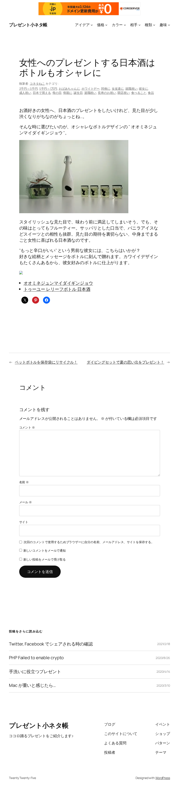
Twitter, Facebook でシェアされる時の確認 (51, 644)
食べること (138, 93)
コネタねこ (37, 83)
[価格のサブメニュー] (106, 25)
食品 (151, 93)
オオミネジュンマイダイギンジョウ (58, 283)
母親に (67, 93)
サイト (23, 522)
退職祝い (90, 93)
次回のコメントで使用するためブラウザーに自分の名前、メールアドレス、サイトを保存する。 (89, 542)
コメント (27, 427)
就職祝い (131, 88)
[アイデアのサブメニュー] (92, 25)
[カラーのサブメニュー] (125, 25)
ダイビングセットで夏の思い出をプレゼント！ (125, 362)
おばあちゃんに (69, 88)
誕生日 (78, 93)
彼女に (143, 88)
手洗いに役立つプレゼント (35, 671)
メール (25, 502)
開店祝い (123, 93)
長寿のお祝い (107, 93)
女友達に (118, 88)
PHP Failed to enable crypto (36, 657)
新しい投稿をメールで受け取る (44, 559)
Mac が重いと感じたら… (32, 685)
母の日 (57, 93)
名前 (24, 482)
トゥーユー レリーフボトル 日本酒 (57, 289)
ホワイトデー (90, 88)
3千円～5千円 (28, 88)
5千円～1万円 (48, 88)
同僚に (105, 88)
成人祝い (25, 93)
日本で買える (42, 93)
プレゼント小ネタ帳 (28, 25)
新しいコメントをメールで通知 (44, 550)
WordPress (162, 778)
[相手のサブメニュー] (139, 25)
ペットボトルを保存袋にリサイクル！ (46, 362)
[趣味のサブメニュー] (169, 25)
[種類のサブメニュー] (154, 25)
